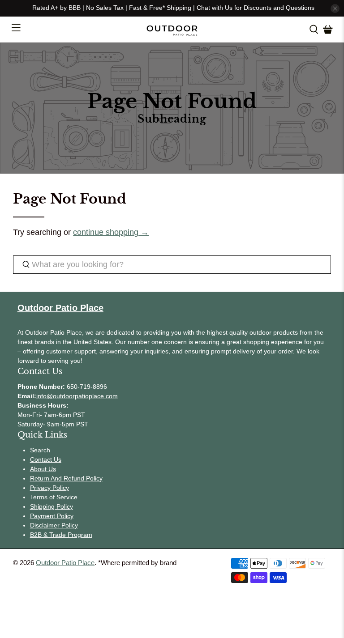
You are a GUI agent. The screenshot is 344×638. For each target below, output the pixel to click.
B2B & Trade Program (61, 534)
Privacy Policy (49, 487)
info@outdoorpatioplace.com (77, 396)
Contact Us (45, 459)
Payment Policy (51, 515)
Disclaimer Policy (54, 525)
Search (40, 450)
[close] (335, 8)
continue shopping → (111, 232)
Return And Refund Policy (66, 478)
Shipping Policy (51, 506)
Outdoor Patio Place (65, 562)
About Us (43, 468)
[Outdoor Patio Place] (172, 29)
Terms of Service (53, 497)
